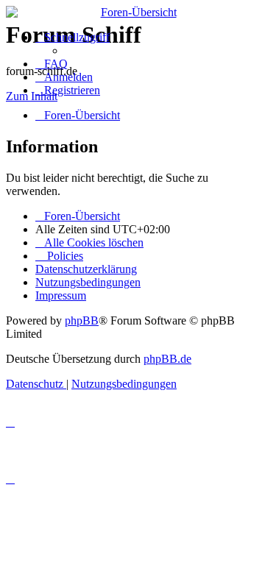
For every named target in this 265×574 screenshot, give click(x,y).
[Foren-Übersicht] (132, 12)
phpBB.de (167, 358)
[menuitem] (51, 63)
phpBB (82, 320)
